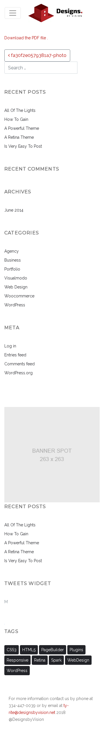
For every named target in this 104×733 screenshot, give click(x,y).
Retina (39, 660)
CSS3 (11, 649)
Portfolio (12, 269)
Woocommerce (19, 296)
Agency (11, 251)
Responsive (17, 660)
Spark (56, 660)
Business (12, 260)
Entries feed (15, 355)
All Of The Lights (20, 110)
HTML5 (29, 649)
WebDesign (78, 660)
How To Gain (16, 119)
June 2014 (13, 210)
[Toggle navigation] (13, 13)
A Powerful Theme (21, 128)
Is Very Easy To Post (23, 146)
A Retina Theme (19, 137)
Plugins (76, 649)
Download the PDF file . (26, 38)
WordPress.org (18, 373)
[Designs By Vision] (55, 12)
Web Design (15, 287)
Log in (10, 346)
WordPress (14, 305)
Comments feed (19, 364)
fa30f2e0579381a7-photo (38, 55)
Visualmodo (15, 278)
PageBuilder (52, 649)
